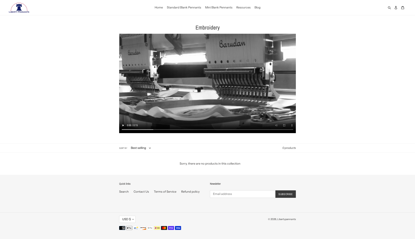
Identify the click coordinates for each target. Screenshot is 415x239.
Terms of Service (165, 191)
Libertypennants (286, 219)
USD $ (126, 219)
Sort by (123, 148)
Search (124, 191)
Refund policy (190, 191)
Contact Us (141, 191)
